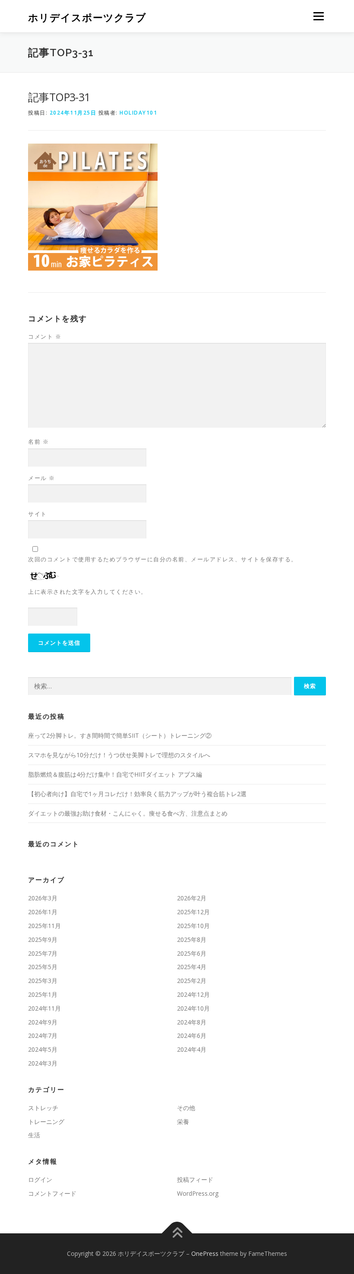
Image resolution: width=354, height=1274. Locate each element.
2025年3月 (42, 980)
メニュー (318, 16)
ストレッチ (43, 1108)
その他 (186, 1108)
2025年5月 (42, 967)
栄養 (183, 1121)
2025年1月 (42, 994)
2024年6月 (191, 1035)
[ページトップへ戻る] (177, 1233)
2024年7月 (42, 1035)
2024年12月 (193, 994)
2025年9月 (42, 939)
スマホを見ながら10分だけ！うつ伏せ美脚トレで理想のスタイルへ (119, 755)
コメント (44, 336)
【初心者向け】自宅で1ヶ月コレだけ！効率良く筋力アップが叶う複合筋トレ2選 (137, 794)
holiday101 (138, 112)
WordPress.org (197, 1193)
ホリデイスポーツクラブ (87, 17)
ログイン (40, 1179)
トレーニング (46, 1121)
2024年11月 (44, 1008)
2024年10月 (193, 1008)
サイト (37, 514)
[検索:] (159, 686)
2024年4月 (191, 1049)
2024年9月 (42, 1022)
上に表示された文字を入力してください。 (87, 591)
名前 (38, 441)
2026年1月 (42, 912)
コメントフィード (52, 1193)
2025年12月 (193, 912)
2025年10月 (193, 926)
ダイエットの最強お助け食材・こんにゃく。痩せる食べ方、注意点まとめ (128, 813)
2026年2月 (191, 898)
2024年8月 (191, 1022)
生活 (34, 1135)
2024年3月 (42, 1063)
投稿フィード (195, 1179)
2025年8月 (191, 939)
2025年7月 (42, 953)
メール (41, 478)
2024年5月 (42, 1049)
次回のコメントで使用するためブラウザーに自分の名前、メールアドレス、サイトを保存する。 (162, 559)
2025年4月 (191, 967)
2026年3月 (42, 898)
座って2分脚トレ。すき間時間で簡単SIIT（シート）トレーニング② (120, 735)
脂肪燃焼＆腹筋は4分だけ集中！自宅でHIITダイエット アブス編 (115, 774)
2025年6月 (191, 953)
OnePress (204, 1253)
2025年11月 (44, 926)
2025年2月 (191, 980)
